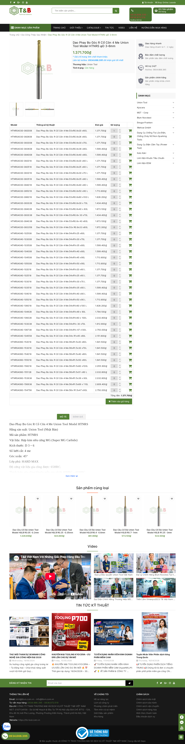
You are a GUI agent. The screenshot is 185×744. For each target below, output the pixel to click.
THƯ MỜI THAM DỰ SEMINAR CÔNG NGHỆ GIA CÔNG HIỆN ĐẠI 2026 (27, 656)
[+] (119, 130)
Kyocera (141, 107)
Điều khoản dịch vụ (145, 716)
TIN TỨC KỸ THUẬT (92, 605)
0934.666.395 (159, 69)
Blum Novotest (144, 117)
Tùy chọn (30, 536)
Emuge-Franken (144, 122)
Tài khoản (148, 2)
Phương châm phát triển (106, 706)
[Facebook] (181, 717)
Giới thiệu (76, 27)
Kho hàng (98, 716)
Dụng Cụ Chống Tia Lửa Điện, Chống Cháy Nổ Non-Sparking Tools (152, 136)
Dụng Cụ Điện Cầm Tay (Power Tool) (152, 146)
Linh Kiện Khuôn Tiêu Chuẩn (150, 158)
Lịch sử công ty (101, 702)
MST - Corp (142, 112)
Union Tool (142, 102)
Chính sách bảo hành (146, 702)
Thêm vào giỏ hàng (119, 401)
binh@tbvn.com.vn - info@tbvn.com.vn (35, 699)
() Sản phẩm (165, 10)
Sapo (143, 741)
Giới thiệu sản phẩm (103, 713)
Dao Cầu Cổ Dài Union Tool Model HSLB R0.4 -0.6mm (93, 531)
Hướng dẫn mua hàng (154, 27)
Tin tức (109, 27)
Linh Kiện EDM (144, 163)
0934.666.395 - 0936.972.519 (139, 16)
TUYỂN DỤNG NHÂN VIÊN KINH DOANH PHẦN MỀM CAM (113, 656)
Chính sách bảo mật (146, 699)
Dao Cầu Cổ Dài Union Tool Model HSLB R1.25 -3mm (160, 531)
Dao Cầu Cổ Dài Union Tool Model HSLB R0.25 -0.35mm (59, 531)
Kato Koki (141, 153)
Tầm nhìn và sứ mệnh (104, 709)
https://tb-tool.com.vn (29, 720)
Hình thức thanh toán (146, 713)
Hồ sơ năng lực (101, 699)
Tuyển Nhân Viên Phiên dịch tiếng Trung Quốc (153, 656)
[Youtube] (181, 727)
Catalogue (93, 27)
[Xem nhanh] (40, 535)
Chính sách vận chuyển (147, 706)
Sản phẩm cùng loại (92, 488)
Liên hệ (133, 27)
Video (121, 27)
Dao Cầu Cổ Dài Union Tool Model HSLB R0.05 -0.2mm (25, 531)
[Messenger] (181, 722)
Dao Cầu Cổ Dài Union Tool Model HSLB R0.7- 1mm (126, 531)
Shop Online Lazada (166, 2)
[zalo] (6, 726)
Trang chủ (59, 27)
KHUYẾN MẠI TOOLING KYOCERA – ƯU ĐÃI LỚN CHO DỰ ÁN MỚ (71, 656)
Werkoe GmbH (144, 127)
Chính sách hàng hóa (146, 709)
